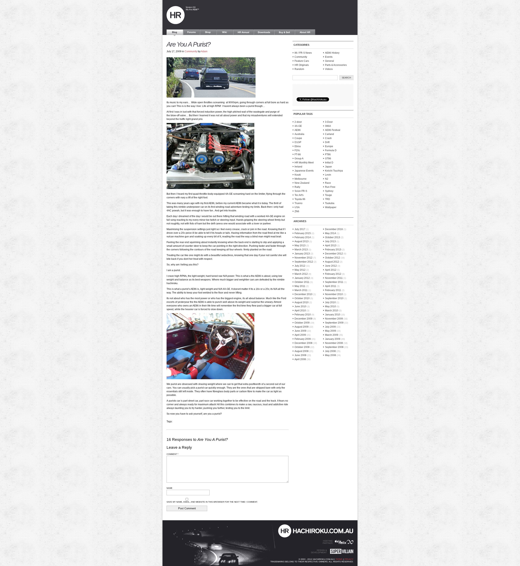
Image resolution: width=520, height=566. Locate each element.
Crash (328, 138)
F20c (297, 150)
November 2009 (334, 318)
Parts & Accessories (336, 65)
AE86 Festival (332, 130)
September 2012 (304, 261)
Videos (329, 69)
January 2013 (302, 253)
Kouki (298, 174)
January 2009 (332, 339)
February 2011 (333, 290)
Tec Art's (299, 195)
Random (299, 69)
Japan (328, 166)
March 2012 (301, 274)
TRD (327, 199)
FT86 (328, 154)
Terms (339, 559)
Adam (204, 51)
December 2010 (303, 294)
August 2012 (332, 261)
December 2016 (334, 229)
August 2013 (302, 241)
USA (297, 207)
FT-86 (298, 154)
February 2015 (303, 233)
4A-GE (298, 126)
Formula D (331, 150)
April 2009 (300, 335)
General (329, 61)
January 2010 (332, 314)
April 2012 (330, 269)
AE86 (298, 130)
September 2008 (334, 347)
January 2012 (302, 278)
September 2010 (334, 298)
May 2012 (300, 269)
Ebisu (298, 146)
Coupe (298, 138)
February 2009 (303, 339)
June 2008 (300, 355)
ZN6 (297, 211)
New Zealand (302, 182)
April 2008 (300, 359)
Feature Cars (302, 61)
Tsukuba (329, 203)
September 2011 (334, 282)
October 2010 (302, 298)
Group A (299, 158)
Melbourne (301, 178)
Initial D (329, 162)
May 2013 (300, 245)
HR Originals (302, 65)
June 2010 (300, 306)
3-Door (329, 122)
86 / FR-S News (303, 52)
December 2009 (303, 318)
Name (169, 488)
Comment (172, 454)
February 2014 (303, 237)
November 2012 (303, 257)
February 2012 (333, 274)
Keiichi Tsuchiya (334, 170)
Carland (329, 134)
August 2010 (302, 302)
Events (329, 56)
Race (328, 182)
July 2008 (330, 351)
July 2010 (330, 302)
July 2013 (330, 241)
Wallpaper (330, 207)
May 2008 (330, 355)
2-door (298, 122)
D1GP (298, 142)
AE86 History (332, 52)
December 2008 (303, 343)
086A (328, 126)
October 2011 (302, 282)
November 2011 (334, 278)
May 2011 (300, 286)
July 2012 (300, 265)
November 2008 (334, 343)
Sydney (329, 191)
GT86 (328, 158)
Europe (329, 146)
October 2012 (332, 257)
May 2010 (330, 306)
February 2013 (333, 249)
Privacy (348, 559)
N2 (326, 178)
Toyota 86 (300, 199)
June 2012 (331, 265)
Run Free (330, 187)
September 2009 (334, 322)
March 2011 (301, 290)
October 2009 (302, 322)
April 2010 (300, 310)
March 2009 (331, 335)
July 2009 (330, 326)
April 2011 (330, 286)
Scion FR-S (301, 191)
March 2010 (331, 310)
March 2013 (301, 249)
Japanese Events (304, 170)
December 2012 (334, 253)
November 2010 (334, 294)
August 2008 (302, 351)
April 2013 (330, 245)
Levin (328, 174)
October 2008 (302, 347)
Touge (328, 195)
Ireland (298, 166)
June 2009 (300, 330)
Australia (299, 134)
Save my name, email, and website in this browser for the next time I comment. (212, 502)
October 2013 (332, 237)
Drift (327, 142)
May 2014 (330, 233)
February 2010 (303, 314)
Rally (297, 187)
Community (191, 51)
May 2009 (330, 330)
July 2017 (300, 229)
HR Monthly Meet (304, 162)
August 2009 (302, 326)
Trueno (298, 203)
